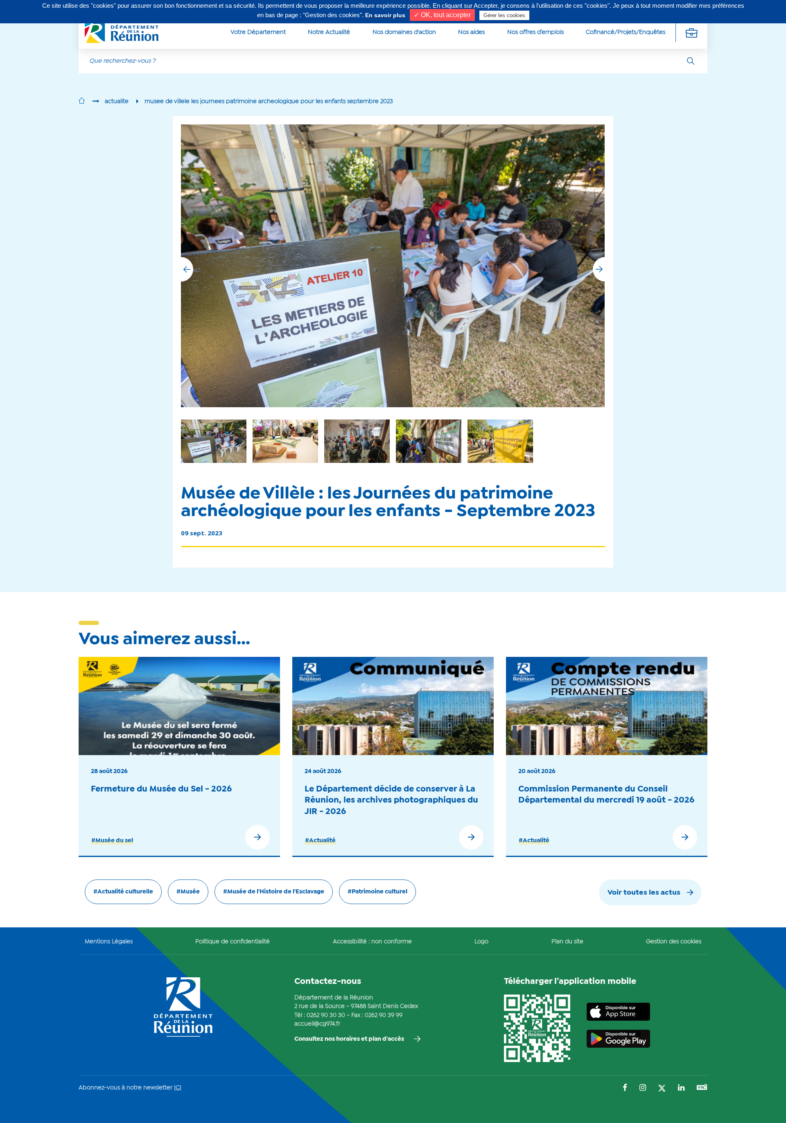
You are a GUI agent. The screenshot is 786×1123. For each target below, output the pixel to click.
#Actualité (320, 840)
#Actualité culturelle (123, 891)
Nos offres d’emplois (535, 32)
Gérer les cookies (504, 15)
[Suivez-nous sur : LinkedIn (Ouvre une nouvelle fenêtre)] (681, 1088)
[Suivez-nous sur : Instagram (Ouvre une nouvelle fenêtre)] (642, 1088)
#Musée (188, 891)
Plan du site (567, 941)
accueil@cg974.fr (317, 1024)
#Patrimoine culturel (377, 891)
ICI (177, 1087)
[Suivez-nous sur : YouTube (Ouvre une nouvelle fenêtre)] (702, 1088)
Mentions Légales (109, 941)
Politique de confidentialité (232, 941)
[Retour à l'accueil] (82, 101)
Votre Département (258, 32)
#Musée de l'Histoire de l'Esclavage (273, 891)
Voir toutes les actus (644, 893)
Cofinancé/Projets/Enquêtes (625, 32)
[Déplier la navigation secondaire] (691, 32)
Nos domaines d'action (404, 32)
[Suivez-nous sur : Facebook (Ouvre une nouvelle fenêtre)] (625, 1088)
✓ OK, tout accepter (442, 14)
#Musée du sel (112, 840)
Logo (481, 941)
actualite (117, 101)
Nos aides (471, 32)
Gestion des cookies (673, 941)
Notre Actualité (329, 32)
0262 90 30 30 (326, 1015)
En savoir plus (385, 15)
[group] (500, 441)
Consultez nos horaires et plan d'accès (349, 1039)
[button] (599, 269)
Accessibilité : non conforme (372, 941)
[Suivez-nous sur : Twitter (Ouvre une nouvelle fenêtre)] (662, 1089)
